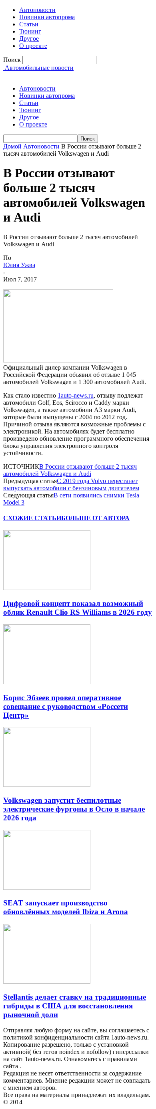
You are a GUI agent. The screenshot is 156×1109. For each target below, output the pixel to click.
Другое (29, 38)
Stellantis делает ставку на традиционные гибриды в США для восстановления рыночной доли (74, 1006)
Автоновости (37, 9)
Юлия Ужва (19, 264)
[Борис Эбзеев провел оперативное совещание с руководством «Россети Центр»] (46, 682)
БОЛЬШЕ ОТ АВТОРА (95, 518)
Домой (12, 146)
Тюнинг (30, 31)
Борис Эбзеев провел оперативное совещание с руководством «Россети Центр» (65, 706)
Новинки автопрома (47, 17)
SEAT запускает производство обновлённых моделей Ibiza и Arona (65, 907)
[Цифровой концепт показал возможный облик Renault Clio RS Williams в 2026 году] (46, 587)
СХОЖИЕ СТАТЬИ (32, 518)
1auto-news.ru (76, 395)
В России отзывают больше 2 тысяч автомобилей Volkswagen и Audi (70, 470)
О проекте (33, 45)
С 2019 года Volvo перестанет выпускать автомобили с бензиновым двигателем (71, 484)
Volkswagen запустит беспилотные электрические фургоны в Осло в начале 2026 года (74, 809)
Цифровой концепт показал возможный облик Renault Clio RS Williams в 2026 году (77, 607)
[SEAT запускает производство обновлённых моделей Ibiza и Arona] (46, 887)
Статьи (28, 24)
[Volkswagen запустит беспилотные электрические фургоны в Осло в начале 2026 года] (46, 784)
